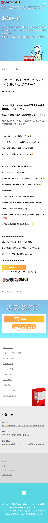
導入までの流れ (9, 358)
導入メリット (8, 348)
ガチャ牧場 (7, 380)
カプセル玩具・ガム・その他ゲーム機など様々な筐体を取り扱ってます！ (24, 122)
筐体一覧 (6, 385)
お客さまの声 (8, 364)
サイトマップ (7, 475)
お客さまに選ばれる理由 (12, 353)
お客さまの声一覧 (9, 390)
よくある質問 (8, 369)
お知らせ (5, 466)
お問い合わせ (8, 374)
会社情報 (5, 461)
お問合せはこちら (26, 319)
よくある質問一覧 (9, 396)
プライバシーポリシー (10, 470)
